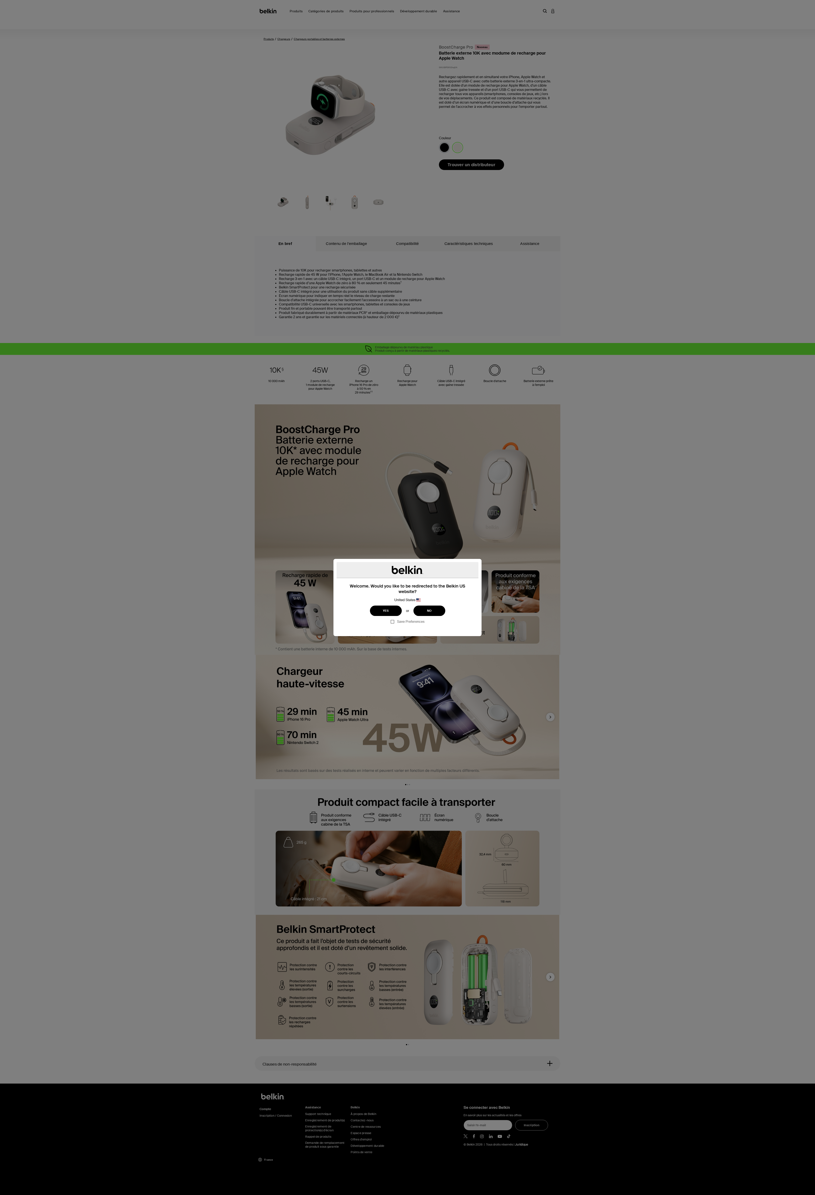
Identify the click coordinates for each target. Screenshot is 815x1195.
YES (386, 611)
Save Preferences (410, 621)
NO (429, 611)
